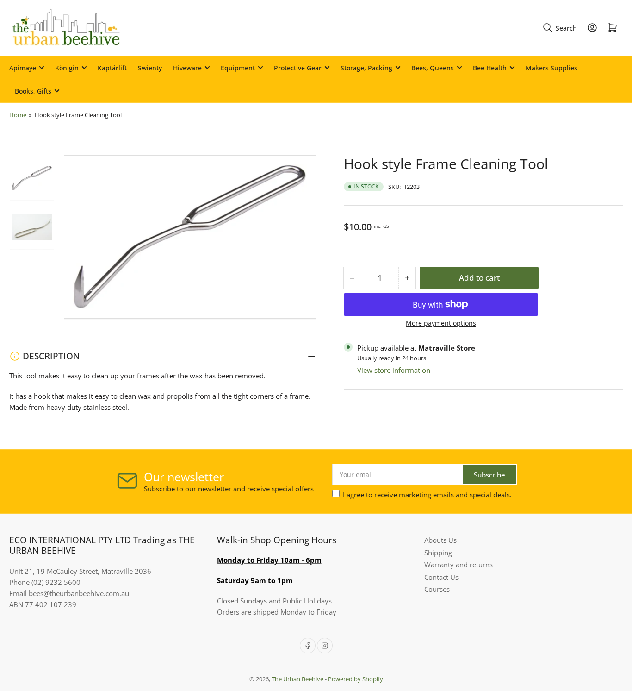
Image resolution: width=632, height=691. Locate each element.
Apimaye (22, 67)
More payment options (441, 323)
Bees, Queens (432, 67)
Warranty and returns (458, 564)
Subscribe (489, 474)
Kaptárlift (112, 67)
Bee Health (490, 67)
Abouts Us (440, 540)
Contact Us (441, 577)
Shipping (438, 552)
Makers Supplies (551, 67)
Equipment (238, 67)
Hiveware (187, 67)
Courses (437, 589)
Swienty (150, 67)
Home (17, 115)
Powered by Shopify (355, 679)
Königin (67, 67)
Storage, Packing (366, 67)
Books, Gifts (33, 91)
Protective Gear (298, 67)
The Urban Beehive (297, 679)
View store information (393, 370)
